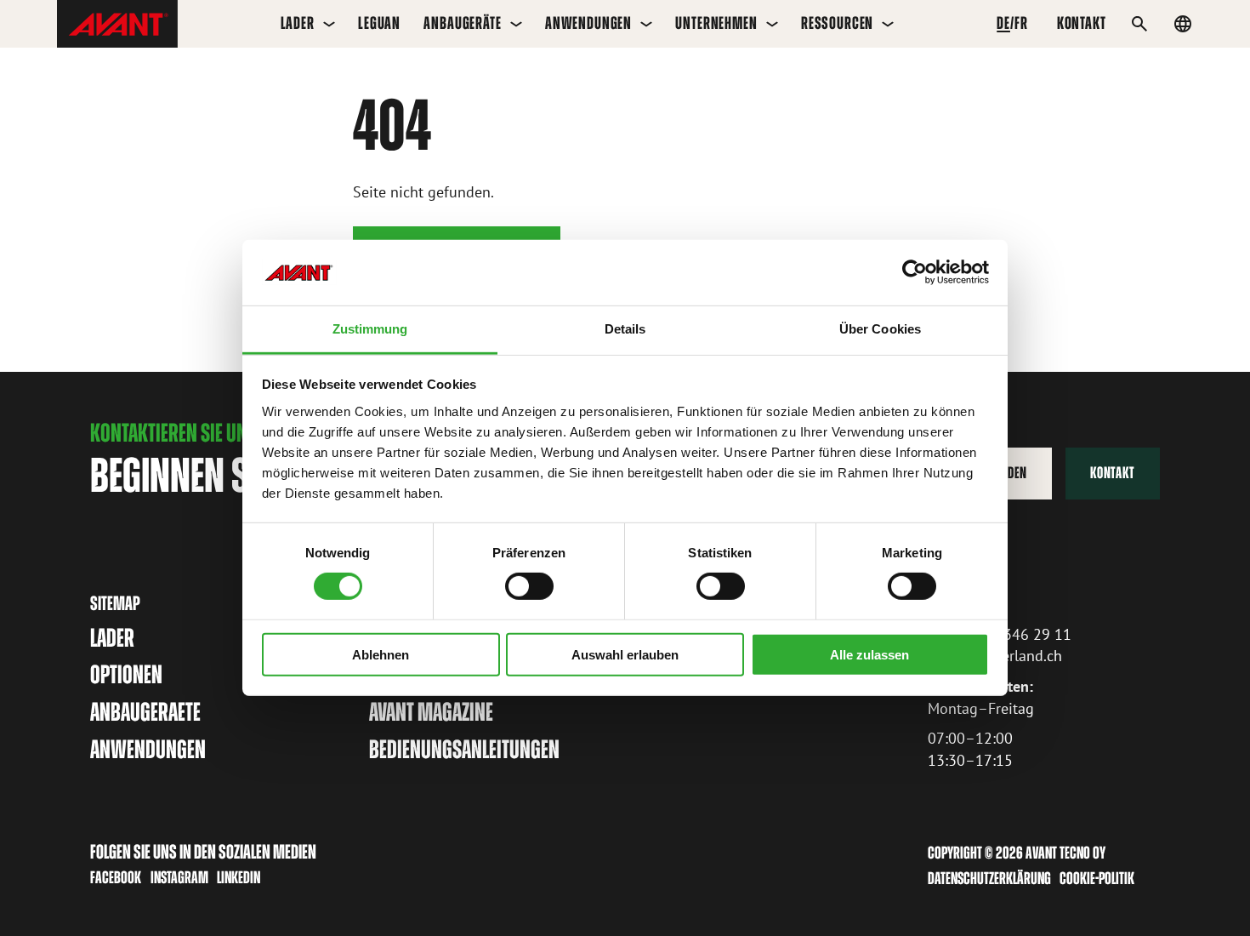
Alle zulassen (869, 654)
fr (1021, 23)
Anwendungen (588, 23)
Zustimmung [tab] (370, 329)
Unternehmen (716, 23)
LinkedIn (238, 877)
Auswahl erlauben (625, 654)
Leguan (379, 23)
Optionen (126, 674)
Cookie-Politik (1097, 878)
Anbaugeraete (145, 712)
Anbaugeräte (462, 23)
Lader (298, 23)
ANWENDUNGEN (148, 749)
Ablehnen (380, 654)
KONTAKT (1081, 23)
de (1003, 23)
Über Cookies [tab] (880, 329)
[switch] (529, 586)
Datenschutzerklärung (989, 878)
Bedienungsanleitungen (464, 749)
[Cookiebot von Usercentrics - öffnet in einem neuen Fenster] (914, 272)
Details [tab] (625, 329)
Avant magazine (431, 712)
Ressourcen (837, 23)
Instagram (179, 877)
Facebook (115, 877)
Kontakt (1112, 473)
